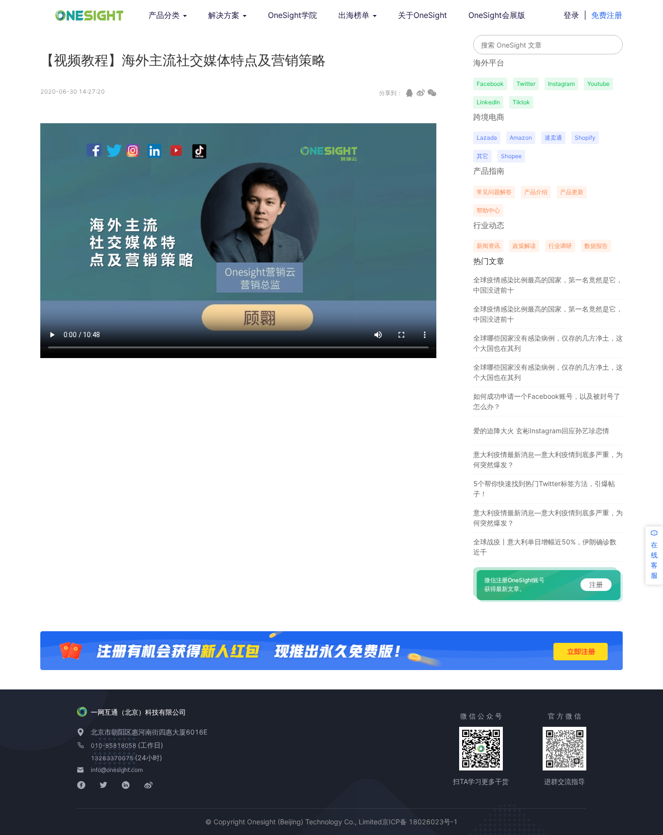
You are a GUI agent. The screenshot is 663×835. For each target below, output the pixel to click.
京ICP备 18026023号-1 (420, 822)
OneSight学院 (292, 15)
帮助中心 (488, 210)
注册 (596, 584)
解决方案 (225, 15)
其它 (482, 156)
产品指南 (488, 171)
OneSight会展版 (496, 15)
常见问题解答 (494, 192)
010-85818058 (114, 745)
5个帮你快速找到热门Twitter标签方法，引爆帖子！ (544, 488)
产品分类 (165, 15)
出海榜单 (355, 15)
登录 (571, 15)
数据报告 (596, 245)
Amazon (521, 137)
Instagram (561, 83)
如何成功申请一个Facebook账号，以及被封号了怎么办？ (546, 401)
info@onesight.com (117, 769)
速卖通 (553, 137)
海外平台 (488, 62)
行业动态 (488, 225)
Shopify (585, 137)
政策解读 (524, 245)
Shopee (511, 156)
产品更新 (571, 192)
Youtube (598, 83)
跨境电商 (488, 117)
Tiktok (521, 102)
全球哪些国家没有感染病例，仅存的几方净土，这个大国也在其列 (548, 343)
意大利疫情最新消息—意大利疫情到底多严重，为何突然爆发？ (548, 459)
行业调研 (560, 245)
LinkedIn (488, 102)
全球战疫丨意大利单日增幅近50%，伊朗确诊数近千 (544, 547)
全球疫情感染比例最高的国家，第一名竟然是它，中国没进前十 (548, 285)
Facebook (490, 83)
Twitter (525, 83)
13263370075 (113, 758)
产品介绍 (535, 192)
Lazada (487, 137)
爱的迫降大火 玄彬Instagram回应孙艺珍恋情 (541, 430)
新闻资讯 (488, 245)
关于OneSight (422, 15)
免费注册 (606, 15)
